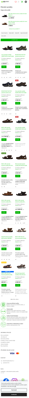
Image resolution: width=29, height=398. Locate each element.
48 (6, 150)
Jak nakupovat (4, 337)
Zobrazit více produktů (14, 29)
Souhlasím (14, 394)
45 (1, 150)
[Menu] (25, 1)
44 (1, 223)
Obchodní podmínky (5, 339)
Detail (4, 67)
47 (4, 150)
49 (9, 150)
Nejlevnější (11, 33)
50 (11, 150)
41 (1, 77)
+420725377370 (6, 363)
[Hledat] (18, 1)
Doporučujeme (4, 33)
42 (4, 77)
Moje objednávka (4, 346)
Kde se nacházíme (4, 335)
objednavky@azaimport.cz (8, 361)
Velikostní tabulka (4, 344)
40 (15, 77)
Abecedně (3, 36)
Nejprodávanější (24, 33)
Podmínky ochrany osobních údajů (8, 340)
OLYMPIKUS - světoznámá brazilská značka (10, 371)
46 (4, 186)
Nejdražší (17, 33)
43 (6, 77)
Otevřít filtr (14, 40)
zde (15, 386)
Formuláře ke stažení (5, 342)
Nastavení (14, 390)
